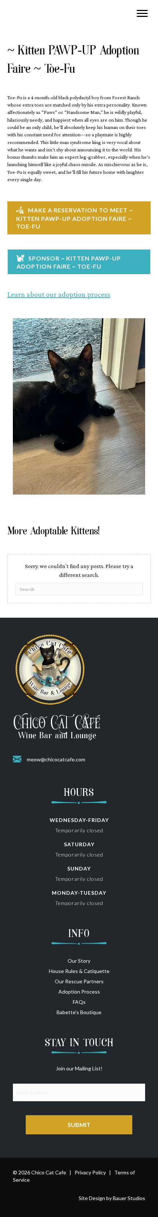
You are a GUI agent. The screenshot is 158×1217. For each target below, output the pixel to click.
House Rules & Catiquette (79, 971)
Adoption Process (79, 991)
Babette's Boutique (79, 1012)
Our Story (79, 961)
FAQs (79, 1002)
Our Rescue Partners (79, 981)
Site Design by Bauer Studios (112, 1198)
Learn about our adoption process (58, 294)
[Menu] (142, 13)
